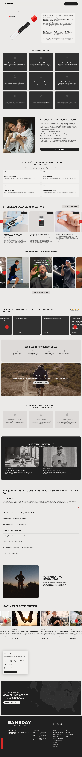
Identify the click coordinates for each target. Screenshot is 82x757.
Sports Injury (55, 744)
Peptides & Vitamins (57, 734)
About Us (68, 732)
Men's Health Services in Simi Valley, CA (13, 11)
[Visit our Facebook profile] (58, 724)
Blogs (44, 3)
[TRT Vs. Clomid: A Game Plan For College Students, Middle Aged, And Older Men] (55, 619)
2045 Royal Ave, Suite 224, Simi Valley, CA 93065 (18, 732)
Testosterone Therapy (58, 732)
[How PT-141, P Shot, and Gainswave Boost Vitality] (26, 619)
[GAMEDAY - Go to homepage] (19, 723)
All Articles (14, 629)
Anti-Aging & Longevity (58, 738)
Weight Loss (55, 736)
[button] (33, 4)
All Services (55, 746)
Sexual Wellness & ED (57, 740)
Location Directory (70, 734)
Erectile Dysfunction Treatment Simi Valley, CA (28, 11)
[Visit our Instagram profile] (54, 724)
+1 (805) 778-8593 (12, 733)
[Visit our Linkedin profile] (61, 724)
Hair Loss (55, 742)
